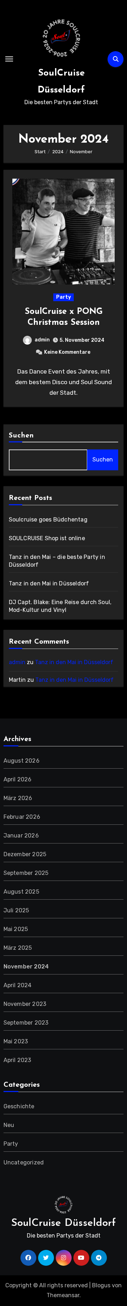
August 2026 (22, 760)
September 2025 (26, 873)
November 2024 (26, 966)
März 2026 (18, 798)
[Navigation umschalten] (9, 59)
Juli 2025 (16, 910)
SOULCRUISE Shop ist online (47, 538)
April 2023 (17, 1060)
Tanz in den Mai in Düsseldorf (49, 583)
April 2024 (18, 985)
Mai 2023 (16, 1041)
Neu (9, 1125)
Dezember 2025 (25, 854)
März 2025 (18, 947)
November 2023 (25, 1004)
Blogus (101, 1285)
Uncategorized (24, 1162)
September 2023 (26, 1022)
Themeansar (63, 1295)
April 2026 (18, 779)
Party (63, 297)
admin (42, 340)
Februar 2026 (22, 816)
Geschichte (19, 1106)
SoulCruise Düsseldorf (63, 1223)
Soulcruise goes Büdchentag (48, 519)
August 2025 (21, 891)
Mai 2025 (16, 929)
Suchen (21, 435)
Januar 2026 (21, 835)
